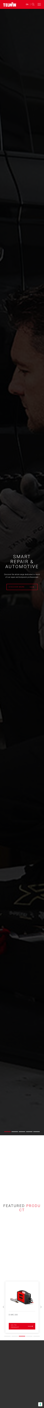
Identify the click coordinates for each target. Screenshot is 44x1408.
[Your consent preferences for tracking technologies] (40, 1404)
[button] (7, 1131)
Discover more (17, 587)
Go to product (15, 1326)
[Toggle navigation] (39, 4)
